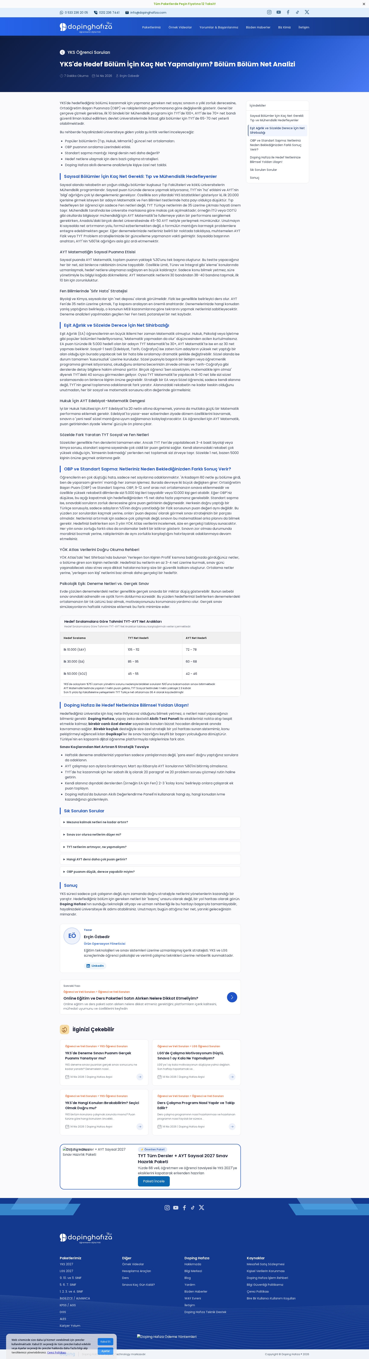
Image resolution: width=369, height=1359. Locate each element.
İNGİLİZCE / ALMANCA (75, 1298)
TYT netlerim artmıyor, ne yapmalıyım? (97, 847)
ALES (63, 1319)
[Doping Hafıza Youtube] (279, 13)
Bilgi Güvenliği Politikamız (265, 1285)
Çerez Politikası (56, 1352)
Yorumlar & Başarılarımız (219, 27)
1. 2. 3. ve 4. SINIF (71, 1291)
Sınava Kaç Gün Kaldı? (138, 1285)
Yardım (189, 1285)
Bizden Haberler (258, 27)
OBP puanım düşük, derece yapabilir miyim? (101, 872)
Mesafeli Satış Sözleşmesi (265, 1264)
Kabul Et (106, 1342)
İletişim (304, 27)
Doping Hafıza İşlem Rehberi (267, 1278)
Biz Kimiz (284, 27)
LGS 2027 (66, 1271)
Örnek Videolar (180, 27)
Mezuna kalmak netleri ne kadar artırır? (97, 822)
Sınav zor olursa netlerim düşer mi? (94, 834)
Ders (125, 1278)
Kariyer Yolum (70, 1326)
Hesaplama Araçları (136, 1271)
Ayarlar (105, 1351)
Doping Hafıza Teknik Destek (205, 1312)
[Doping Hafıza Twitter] (307, 13)
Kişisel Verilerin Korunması (266, 1271)
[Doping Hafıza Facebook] (288, 13)
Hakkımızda (192, 1264)
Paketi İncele (154, 1181)
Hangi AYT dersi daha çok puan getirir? (97, 859)
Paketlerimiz (151, 27)
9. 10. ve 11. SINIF (71, 1278)
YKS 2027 (66, 1264)
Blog (187, 1278)
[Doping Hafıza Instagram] (269, 13)
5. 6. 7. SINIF (68, 1285)
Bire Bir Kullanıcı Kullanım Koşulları (271, 1298)
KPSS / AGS (68, 1305)
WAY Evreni (192, 1298)
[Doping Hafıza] (86, 27)
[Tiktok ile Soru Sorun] (297, 13)
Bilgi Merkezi (193, 1271)
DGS (63, 1312)
